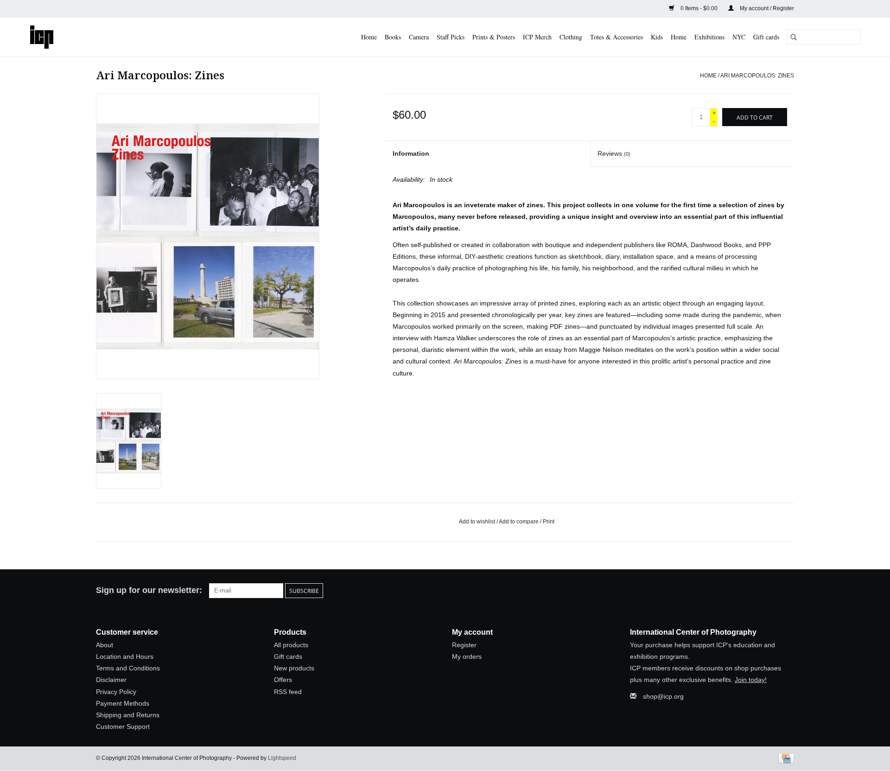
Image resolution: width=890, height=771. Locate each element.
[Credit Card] (784, 758)
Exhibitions (709, 36)
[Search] (794, 37)
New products (294, 668)
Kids (657, 36)
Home (369, 36)
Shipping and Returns (127, 715)
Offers (283, 679)
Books (393, 36)
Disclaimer (111, 679)
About (104, 645)
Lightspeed (282, 758)
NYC (738, 36)
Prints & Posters (493, 36)
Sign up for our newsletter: (149, 590)
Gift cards (766, 36)
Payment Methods (122, 703)
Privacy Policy (116, 691)
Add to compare (519, 521)
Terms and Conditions (128, 668)
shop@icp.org (663, 696)
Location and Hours (124, 656)
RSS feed (288, 691)
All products (291, 645)
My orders (467, 656)
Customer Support (123, 726)
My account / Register (766, 8)
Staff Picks (450, 36)
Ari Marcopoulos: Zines (757, 75)
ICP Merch (537, 36)
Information (411, 153)
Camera (419, 36)
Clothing (570, 36)
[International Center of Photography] (49, 37)
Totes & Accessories (616, 36)
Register (464, 645)
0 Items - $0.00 (699, 8)
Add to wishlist (477, 521)
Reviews (614, 153)
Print (548, 521)
